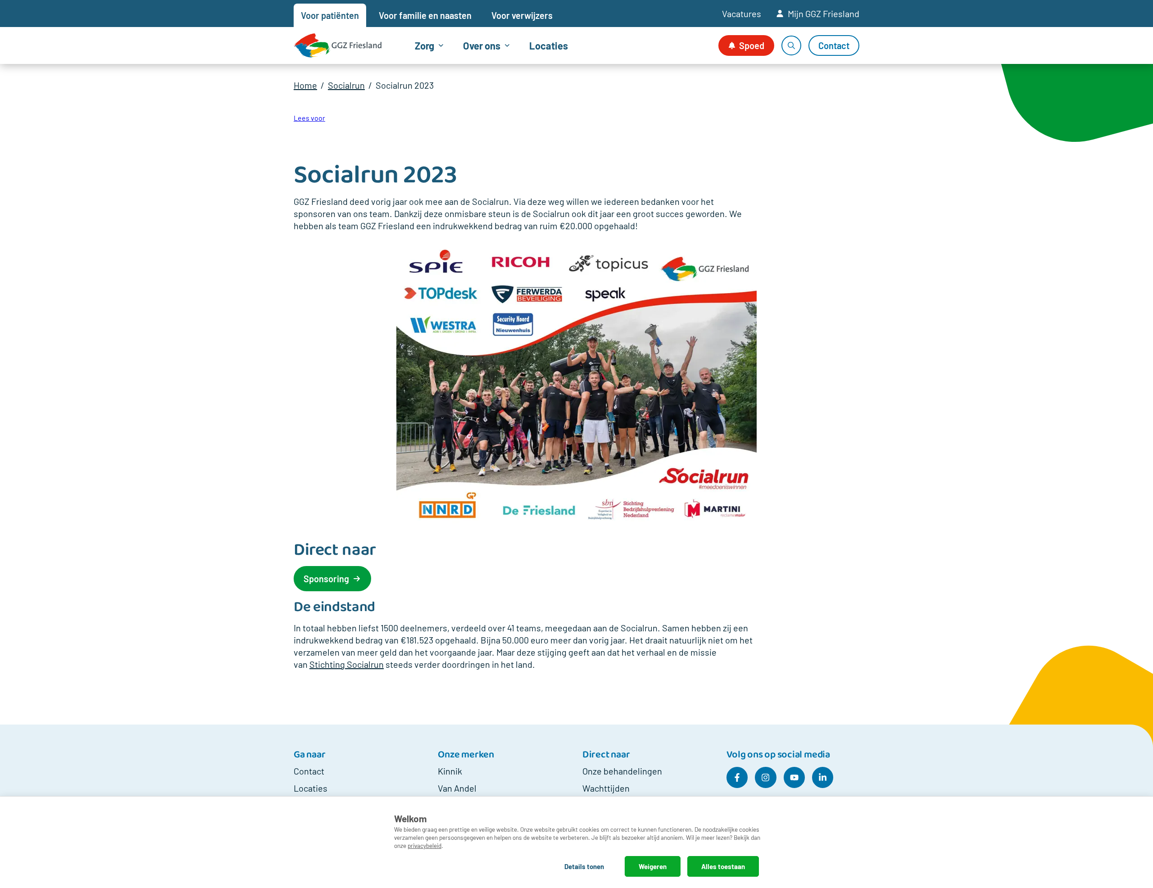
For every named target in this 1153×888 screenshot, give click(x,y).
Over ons (481, 45)
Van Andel (457, 788)
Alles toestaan (723, 866)
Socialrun (346, 85)
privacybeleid (424, 845)
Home (305, 85)
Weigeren (653, 866)
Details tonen (584, 866)
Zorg (424, 45)
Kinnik (450, 771)
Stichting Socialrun (346, 664)
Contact (309, 771)
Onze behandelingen (622, 771)
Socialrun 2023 (405, 85)
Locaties (548, 45)
